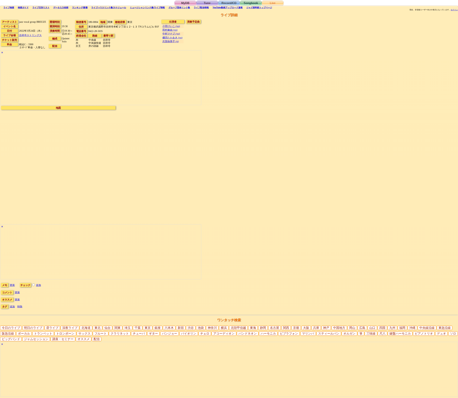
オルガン (349, 333)
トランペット (43, 333)
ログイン (454, 10)
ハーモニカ (268, 333)
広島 (362, 328)
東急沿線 (444, 328)
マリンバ (308, 333)
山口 (372, 328)
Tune (207, 3)
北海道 (86, 328)
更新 (12, 285)
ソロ (453, 333)
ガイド (23, 7)
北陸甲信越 (238, 328)
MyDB (185, 3)
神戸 (326, 328)
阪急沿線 (8, 333)
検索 (8, 7)
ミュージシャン (147, 7)
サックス (84, 333)
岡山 (352, 328)
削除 (19, 306)
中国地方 (339, 328)
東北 (97, 328)
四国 (382, 328)
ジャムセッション (36, 339)
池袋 (201, 328)
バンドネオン (247, 333)
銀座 (158, 328)
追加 (38, 285)
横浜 (224, 328)
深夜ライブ (69, 328)
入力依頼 (60, 7)
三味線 (371, 333)
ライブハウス (108, 7)
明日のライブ (33, 328)
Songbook (251, 3)
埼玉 (128, 328)
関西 (286, 328)
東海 (253, 328)
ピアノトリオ (424, 333)
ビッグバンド (11, 339)
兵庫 (316, 328)
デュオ (441, 333)
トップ (259, 7)
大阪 (306, 328)
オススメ (83, 339)
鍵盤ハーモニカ (400, 333)
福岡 (402, 328)
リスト (41, 7)
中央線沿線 (427, 328)
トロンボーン (65, 333)
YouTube (228, 7)
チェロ (204, 333)
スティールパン (328, 333)
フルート (100, 333)
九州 (392, 328)
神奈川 (212, 328)
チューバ (139, 333)
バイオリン (188, 333)
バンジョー (169, 333)
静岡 (263, 328)
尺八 (382, 333)
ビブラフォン (289, 333)
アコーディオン (224, 333)
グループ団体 (179, 7)
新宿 (181, 328)
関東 (117, 328)
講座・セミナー (63, 339)
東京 (148, 328)
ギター (153, 333)
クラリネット (120, 333)
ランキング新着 (80, 7)
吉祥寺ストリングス (30, 35)
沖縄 (412, 328)
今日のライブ (11, 328)
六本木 (169, 328)
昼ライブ (52, 328)
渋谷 (191, 328)
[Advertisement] (100, 80)
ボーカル (24, 333)
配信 (201, 7)
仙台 (107, 328)
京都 (296, 328)
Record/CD (229, 3)
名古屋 (274, 328)
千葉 (138, 328)
